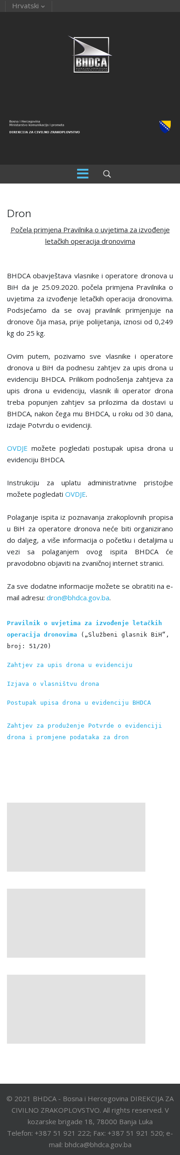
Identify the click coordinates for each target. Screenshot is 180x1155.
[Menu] (83, 174)
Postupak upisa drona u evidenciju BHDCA (79, 702)
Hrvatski (25, 5)
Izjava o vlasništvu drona (53, 683)
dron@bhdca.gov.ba (78, 597)
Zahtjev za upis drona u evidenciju (69, 664)
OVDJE (17, 448)
